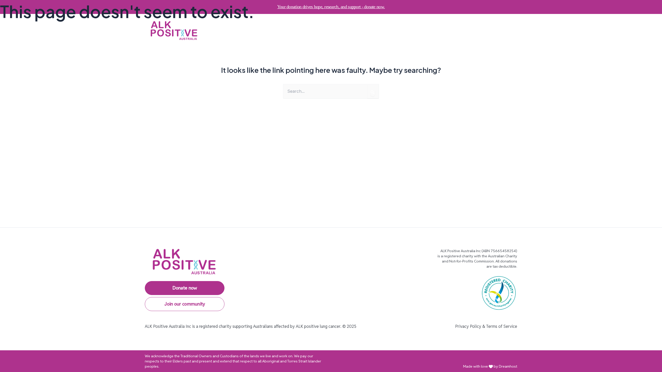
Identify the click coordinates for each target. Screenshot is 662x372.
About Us (320, 30)
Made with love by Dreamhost (490, 366)
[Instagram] (455, 30)
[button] (332, 30)
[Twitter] (483, 30)
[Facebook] (469, 30)
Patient (293, 30)
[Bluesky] (511, 30)
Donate (352, 30)
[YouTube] (497, 30)
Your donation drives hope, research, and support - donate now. (331, 6)
